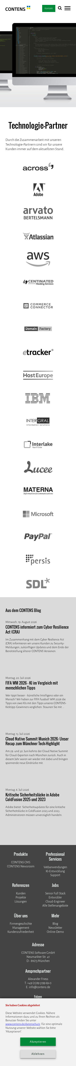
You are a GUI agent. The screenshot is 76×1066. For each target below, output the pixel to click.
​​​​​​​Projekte (21, 897)
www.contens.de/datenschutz (22, 1024)
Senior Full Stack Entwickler (55, 895)
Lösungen (21, 902)
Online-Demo (55, 932)
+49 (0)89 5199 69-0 (39, 983)
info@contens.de (39, 987)
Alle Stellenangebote (55, 906)
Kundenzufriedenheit (20, 932)
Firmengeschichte (21, 924)
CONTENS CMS (20, 862)
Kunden (21, 893)
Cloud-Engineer (55, 902)
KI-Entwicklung (55, 871)
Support (55, 875)
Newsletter (55, 928)
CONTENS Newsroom (20, 866)
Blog (55, 924)
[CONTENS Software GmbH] (17, 10)
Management (20, 928)
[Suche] (60, 9)
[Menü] (67, 8)
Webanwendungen (55, 867)
